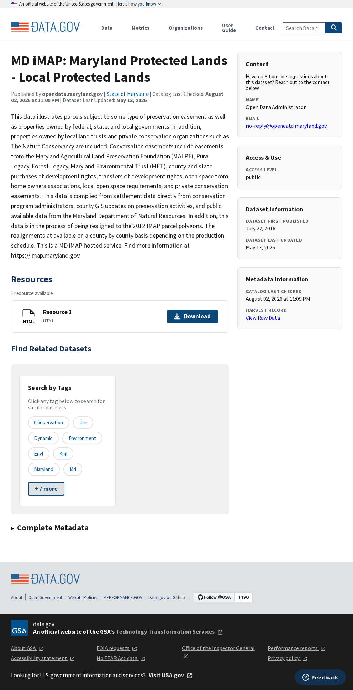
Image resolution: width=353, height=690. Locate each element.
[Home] (45, 27)
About (16, 597)
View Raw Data (263, 317)
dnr (83, 422)
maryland (43, 469)
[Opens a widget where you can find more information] (320, 678)
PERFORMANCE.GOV (123, 597)
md (73, 469)
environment (82, 438)
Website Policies (83, 597)
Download (197, 316)
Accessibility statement (39, 657)
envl (38, 453)
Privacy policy (284, 657)
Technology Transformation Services (166, 632)
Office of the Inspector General (218, 647)
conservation (48, 422)
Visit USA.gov (167, 675)
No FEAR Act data (118, 657)
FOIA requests (113, 647)
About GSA (24, 647)
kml (63, 453)
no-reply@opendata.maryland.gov (286, 125)
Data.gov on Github (166, 597)
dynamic (43, 438)
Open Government (45, 597)
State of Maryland (128, 93)
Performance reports (293, 647)
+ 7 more (46, 488)
